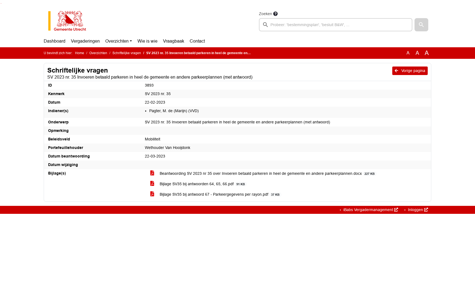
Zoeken (265, 14)
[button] (421, 24)
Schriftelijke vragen (126, 53)
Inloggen (415, 210)
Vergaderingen (85, 41)
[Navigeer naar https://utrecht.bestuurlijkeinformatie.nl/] (70, 21)
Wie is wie (147, 41)
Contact (197, 41)
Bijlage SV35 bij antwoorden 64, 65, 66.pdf (202, 184)
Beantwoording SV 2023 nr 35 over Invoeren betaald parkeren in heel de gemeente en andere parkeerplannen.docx (267, 173)
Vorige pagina (412, 70)
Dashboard (54, 41)
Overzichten (117, 41)
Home (79, 53)
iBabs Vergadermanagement (368, 210)
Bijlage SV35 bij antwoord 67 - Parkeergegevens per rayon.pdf (219, 194)
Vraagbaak (173, 41)
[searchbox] (335, 24)
